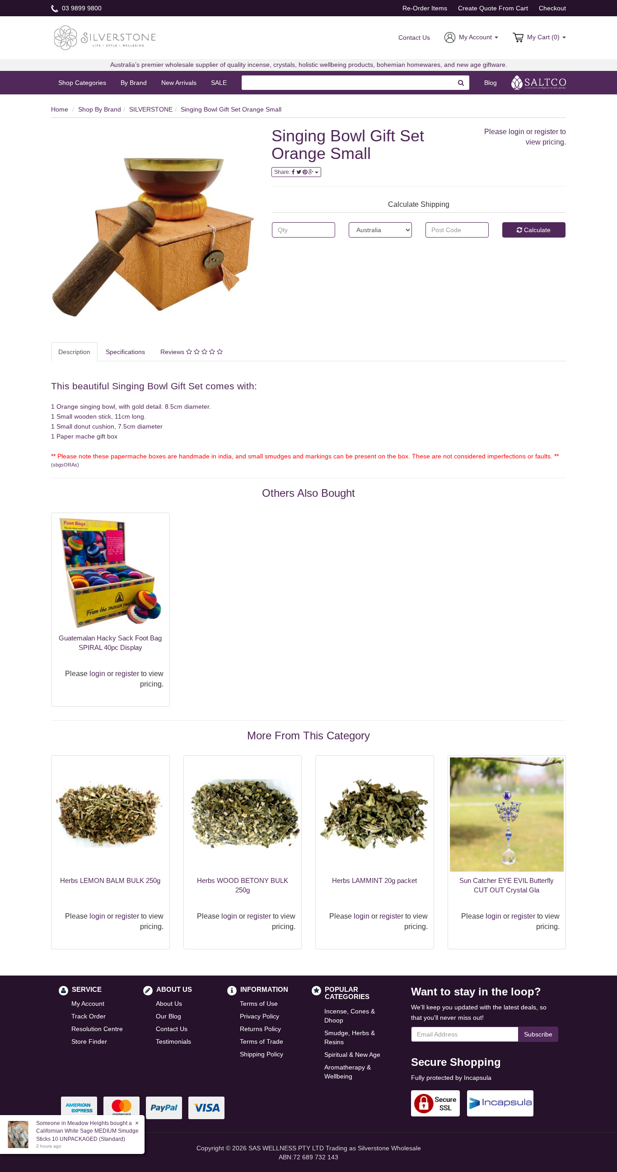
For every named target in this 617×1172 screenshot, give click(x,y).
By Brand (134, 82)
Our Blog (168, 1016)
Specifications (125, 351)
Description (74, 351)
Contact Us (414, 37)
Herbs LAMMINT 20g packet (374, 880)
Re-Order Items (424, 8)
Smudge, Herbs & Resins (349, 1037)
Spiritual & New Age (352, 1054)
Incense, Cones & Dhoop (349, 1016)
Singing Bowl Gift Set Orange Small (231, 109)
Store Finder (89, 1041)
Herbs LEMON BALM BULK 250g (110, 880)
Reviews (173, 351)
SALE (219, 82)
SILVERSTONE (151, 109)
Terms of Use (259, 1003)
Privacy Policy (259, 1016)
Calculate (536, 229)
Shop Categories (82, 82)
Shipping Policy (261, 1054)
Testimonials (173, 1041)
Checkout (552, 8)
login (516, 131)
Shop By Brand (99, 109)
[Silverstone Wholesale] (105, 37)
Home (59, 109)
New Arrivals (178, 82)
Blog (490, 82)
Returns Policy (260, 1028)
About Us (169, 1003)
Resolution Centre (97, 1028)
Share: (283, 172)
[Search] (461, 82)
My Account (87, 1003)
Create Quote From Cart (493, 8)
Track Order (88, 1016)
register (546, 131)
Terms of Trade (261, 1041)
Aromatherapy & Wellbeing (347, 1072)
